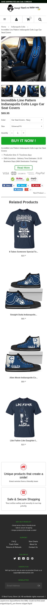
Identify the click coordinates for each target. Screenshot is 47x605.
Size (3, 126)
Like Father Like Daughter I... (23, 441)
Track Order (14, 544)
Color (3, 120)
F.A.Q (14, 541)
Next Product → (39, 193)
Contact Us (33, 547)
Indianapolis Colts (18, 27)
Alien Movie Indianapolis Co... (23, 378)
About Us (33, 544)
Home (3, 27)
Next (43, 91)
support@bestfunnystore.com (23, 573)
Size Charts (33, 541)
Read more (23, 167)
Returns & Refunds (13, 547)
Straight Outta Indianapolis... (23, 315)
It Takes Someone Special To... (23, 252)
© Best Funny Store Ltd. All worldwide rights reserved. (23, 596)
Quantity (4, 133)
